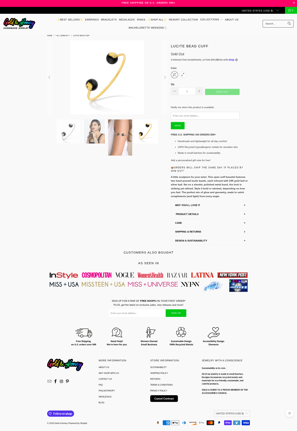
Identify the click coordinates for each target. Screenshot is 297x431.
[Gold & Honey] (19, 23)
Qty (172, 84)
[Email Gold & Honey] (49, 381)
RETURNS (155, 379)
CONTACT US (105, 379)
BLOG (101, 402)
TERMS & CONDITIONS (161, 385)
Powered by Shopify (77, 423)
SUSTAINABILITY (158, 367)
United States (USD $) (258, 10)
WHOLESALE (105, 397)
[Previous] (49, 77)
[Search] (289, 24)
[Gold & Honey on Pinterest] (67, 381)
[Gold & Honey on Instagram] (61, 381)
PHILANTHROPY (107, 391)
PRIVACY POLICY (158, 391)
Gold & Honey (60, 423)
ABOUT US (104, 367)
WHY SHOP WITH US (109, 373)
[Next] (165, 77)
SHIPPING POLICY (159, 373)
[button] (211, 19)
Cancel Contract (164, 398)
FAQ (101, 385)
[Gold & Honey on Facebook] (55, 381)
